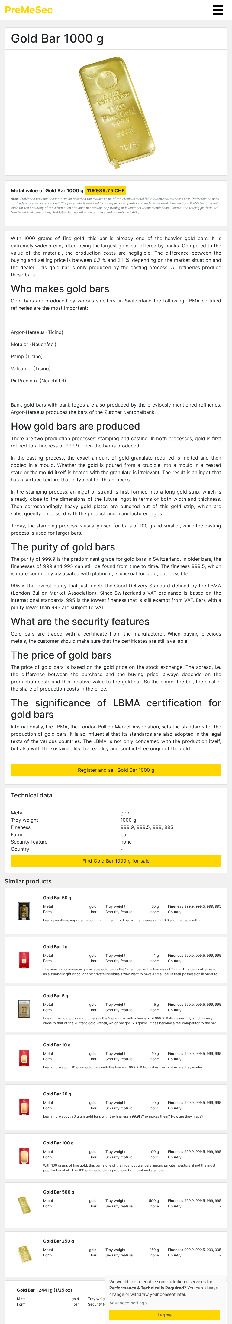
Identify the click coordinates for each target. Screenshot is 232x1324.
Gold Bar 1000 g (57, 38)
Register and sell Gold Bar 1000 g (116, 770)
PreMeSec (29, 10)
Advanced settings (128, 1302)
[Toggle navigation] (218, 10)
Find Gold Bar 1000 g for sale (116, 861)
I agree (165, 1314)
